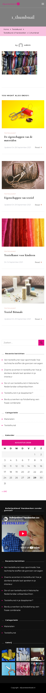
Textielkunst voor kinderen (19, 255)
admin (27, 45)
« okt (4, 491)
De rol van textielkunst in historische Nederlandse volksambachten (21, 592)
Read (37, 147)
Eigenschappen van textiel (19, 198)
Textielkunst (17, 29)
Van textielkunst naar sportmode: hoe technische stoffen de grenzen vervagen (23, 569)
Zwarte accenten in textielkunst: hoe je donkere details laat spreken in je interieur (22, 373)
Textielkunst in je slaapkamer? (18, 393)
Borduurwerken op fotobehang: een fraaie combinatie (21, 608)
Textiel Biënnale (13, 312)
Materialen (9, 419)
